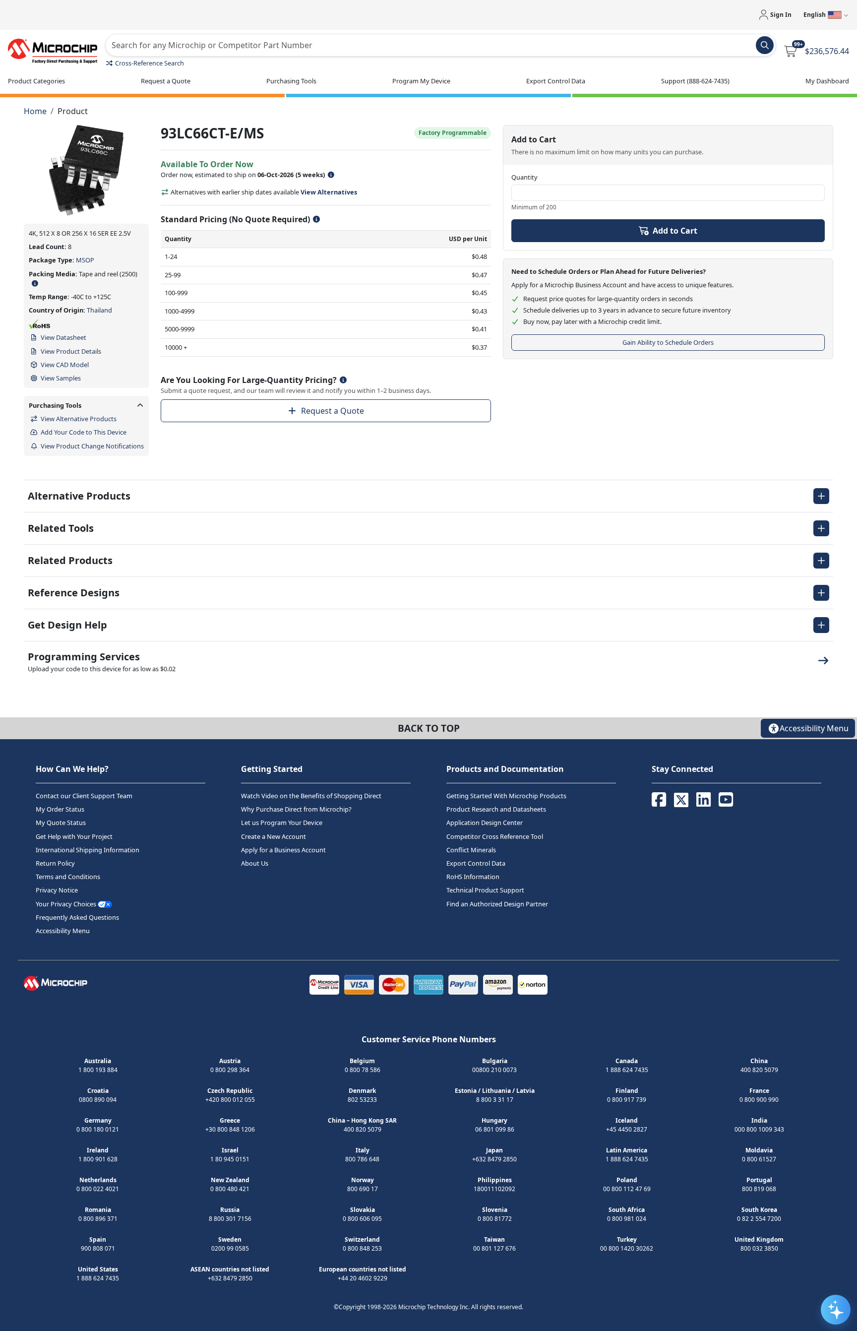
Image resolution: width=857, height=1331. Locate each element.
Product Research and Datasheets (496, 809)
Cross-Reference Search (149, 63)
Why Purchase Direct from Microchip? (296, 809)
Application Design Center (484, 822)
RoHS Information (472, 876)
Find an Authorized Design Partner (497, 903)
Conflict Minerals (471, 849)
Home (35, 111)
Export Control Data (475, 863)
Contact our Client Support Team (84, 795)
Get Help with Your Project (74, 836)
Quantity (524, 177)
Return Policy (55, 863)
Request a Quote (332, 410)
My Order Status (60, 809)
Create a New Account (273, 836)
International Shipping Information (87, 849)
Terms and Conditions (68, 876)
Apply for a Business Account (283, 849)
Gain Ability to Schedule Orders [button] (668, 342)
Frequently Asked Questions (77, 917)
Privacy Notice (57, 890)
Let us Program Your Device (281, 822)
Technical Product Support (485, 890)
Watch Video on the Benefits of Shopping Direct (311, 795)
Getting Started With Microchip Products (506, 795)
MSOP (85, 259)
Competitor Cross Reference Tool (494, 836)
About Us (254, 863)
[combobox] (440, 45)
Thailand (99, 310)
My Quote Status (61, 822)
